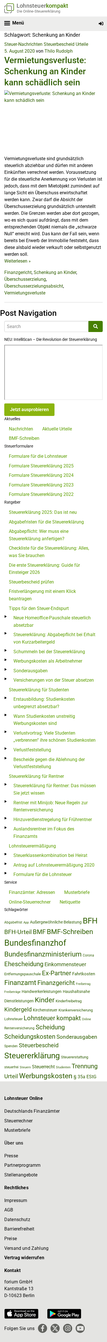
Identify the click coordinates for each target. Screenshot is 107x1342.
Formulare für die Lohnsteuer (38, 456)
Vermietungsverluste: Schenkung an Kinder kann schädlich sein (45, 71)
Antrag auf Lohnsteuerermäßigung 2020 (53, 865)
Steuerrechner (18, 1121)
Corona (88, 955)
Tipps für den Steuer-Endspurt (39, 608)
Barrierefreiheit (19, 1229)
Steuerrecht (43, 1066)
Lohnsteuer (13, 1019)
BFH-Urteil (18, 931)
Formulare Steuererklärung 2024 (41, 475)
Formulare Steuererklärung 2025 (41, 466)
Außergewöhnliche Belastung (56, 922)
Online (86, 1019)
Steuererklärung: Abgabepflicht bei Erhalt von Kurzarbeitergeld (54, 638)
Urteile (82, 44)
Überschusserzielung (25, 279)
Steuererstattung (74, 1057)
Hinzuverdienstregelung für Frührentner (52, 819)
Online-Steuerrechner (30, 902)
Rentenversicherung (19, 1028)
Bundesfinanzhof (35, 943)
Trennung (85, 1066)
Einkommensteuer (65, 964)
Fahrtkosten (83, 973)
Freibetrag (83, 984)
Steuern (25, 1067)
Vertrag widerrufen (24, 1257)
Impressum (15, 1200)
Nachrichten (21, 429)
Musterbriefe (77, 892)
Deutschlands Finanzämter (32, 1111)
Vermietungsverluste (24, 293)
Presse (11, 1155)
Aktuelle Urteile (57, 429)
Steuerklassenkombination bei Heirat (50, 855)
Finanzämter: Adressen (32, 892)
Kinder (44, 1000)
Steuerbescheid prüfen (31, 582)
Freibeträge (12, 992)
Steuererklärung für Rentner (36, 776)
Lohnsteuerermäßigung (32, 846)
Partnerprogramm (22, 1165)
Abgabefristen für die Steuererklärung (46, 522)
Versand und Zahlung (26, 1248)
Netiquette (70, 902)
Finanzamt (20, 983)
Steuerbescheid (59, 44)
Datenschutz (17, 1219)
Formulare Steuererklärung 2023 (41, 485)
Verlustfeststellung (32, 750)
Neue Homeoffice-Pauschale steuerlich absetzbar (52, 621)
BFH (90, 920)
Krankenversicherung (75, 1010)
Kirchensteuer (45, 1010)
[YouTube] (80, 1328)
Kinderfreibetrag (69, 1001)
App (26, 922)
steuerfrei (11, 1067)
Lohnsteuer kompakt (52, 1018)
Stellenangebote (20, 1175)
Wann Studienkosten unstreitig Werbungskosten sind (44, 720)
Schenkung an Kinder (55, 272)
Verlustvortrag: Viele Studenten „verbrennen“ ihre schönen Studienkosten (54, 736)
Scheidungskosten (29, 1036)
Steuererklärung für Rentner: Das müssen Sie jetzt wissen (54, 789)
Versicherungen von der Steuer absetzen (53, 680)
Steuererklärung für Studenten (39, 689)
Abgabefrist (13, 922)
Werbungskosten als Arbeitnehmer (47, 661)
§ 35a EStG (85, 1076)
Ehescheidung (23, 964)
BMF (39, 931)
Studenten (63, 1067)
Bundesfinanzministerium (43, 954)
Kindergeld (18, 1009)
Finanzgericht (18, 272)
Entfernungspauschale (22, 974)
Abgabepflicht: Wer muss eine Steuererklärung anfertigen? (38, 535)
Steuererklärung (32, 1055)
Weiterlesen (17, 261)
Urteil (11, 1076)
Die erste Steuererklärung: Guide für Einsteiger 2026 (44, 568)
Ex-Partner (56, 973)
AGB (8, 1210)
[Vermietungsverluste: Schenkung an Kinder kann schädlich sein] (53, 122)
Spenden (11, 1046)
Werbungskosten (45, 1076)
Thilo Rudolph (59, 51)
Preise (10, 1238)
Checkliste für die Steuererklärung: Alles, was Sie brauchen (49, 551)
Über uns (13, 1143)
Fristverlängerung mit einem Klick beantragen (42, 595)
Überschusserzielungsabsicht (33, 286)
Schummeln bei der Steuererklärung (49, 651)
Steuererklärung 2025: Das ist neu (43, 512)
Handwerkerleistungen (42, 991)
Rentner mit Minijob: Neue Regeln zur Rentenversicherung (50, 806)
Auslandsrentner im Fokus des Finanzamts (43, 832)
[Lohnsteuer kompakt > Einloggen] (101, 24)
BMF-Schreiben (24, 438)
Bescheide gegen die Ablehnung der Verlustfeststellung (49, 763)
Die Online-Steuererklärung (38, 11)
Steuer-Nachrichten (23, 44)
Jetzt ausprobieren (29, 409)
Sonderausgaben (30, 670)
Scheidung (50, 1027)
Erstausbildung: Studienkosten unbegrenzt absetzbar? (44, 702)
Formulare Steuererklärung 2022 (41, 494)
